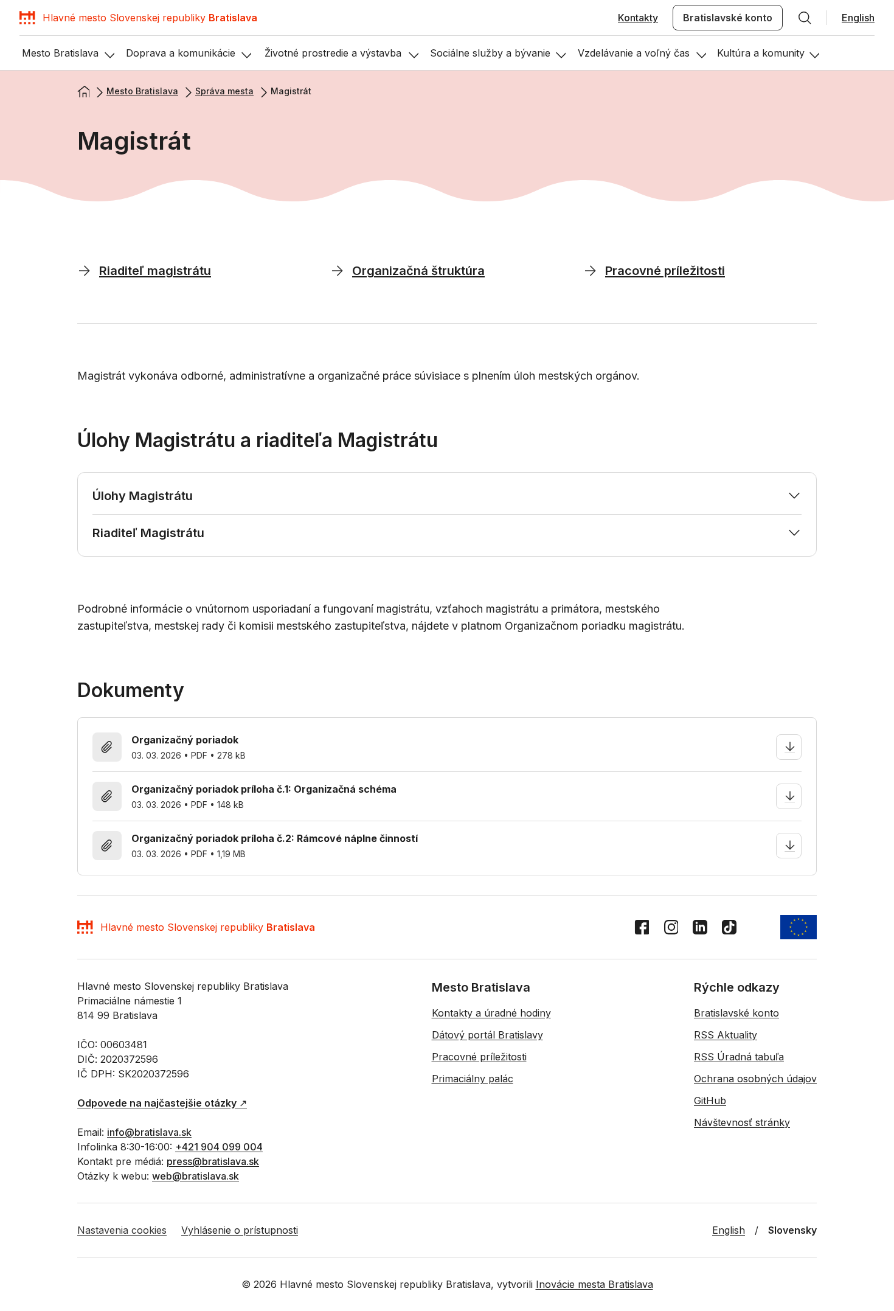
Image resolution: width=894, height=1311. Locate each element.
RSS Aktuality (725, 1035)
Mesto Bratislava (142, 91)
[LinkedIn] (700, 927)
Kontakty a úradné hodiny (491, 1013)
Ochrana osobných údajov (755, 1079)
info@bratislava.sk (149, 1132)
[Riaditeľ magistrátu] (84, 270)
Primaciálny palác (472, 1079)
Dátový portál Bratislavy (487, 1035)
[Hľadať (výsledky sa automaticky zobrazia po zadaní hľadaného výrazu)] (805, 18)
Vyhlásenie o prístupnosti (239, 1230)
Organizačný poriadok (184, 740)
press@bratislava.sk (213, 1161)
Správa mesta (224, 91)
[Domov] (83, 91)
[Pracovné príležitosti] (590, 270)
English (858, 18)
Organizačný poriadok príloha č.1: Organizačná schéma (264, 789)
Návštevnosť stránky (742, 1122)
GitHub (710, 1100)
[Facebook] (641, 927)
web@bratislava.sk (195, 1176)
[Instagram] (671, 927)
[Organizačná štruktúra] (337, 270)
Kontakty (638, 18)
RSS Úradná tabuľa (739, 1057)
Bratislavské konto (727, 18)
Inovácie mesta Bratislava (594, 1284)
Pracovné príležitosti (479, 1057)
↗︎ (162, 1103)
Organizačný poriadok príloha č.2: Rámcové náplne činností (274, 838)
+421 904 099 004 (219, 1147)
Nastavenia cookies (122, 1230)
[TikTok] (729, 927)
